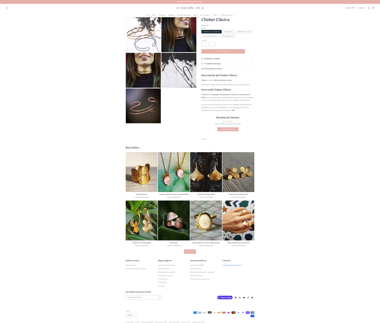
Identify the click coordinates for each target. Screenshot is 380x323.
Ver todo (190, 252)
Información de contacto (198, 322)
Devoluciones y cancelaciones (199, 279)
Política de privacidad (197, 265)
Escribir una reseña (228, 129)
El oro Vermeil (162, 279)
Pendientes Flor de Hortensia (238, 194)
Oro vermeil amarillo (210, 36)
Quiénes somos (130, 265)
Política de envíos (195, 268)
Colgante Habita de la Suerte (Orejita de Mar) (174, 194)
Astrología (161, 286)
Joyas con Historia (164, 268)
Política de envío (185, 322)
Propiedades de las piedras (166, 272)
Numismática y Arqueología (167, 265)
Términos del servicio (174, 322)
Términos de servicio (196, 275)
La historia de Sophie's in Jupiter (136, 268)
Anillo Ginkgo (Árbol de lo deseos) (238, 243)
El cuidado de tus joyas (165, 275)
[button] (7, 8)
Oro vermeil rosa (228, 36)
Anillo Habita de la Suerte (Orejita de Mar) (206, 243)
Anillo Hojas (174, 243)
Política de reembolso (147, 322)
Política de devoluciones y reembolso (202, 272)
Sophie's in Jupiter (135, 322)
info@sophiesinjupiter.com (232, 265)
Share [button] (205, 139)
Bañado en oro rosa (244, 32)
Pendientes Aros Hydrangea (142, 243)
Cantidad (204, 40)
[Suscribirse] (159, 297)
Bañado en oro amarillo (211, 32)
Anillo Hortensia (141, 194)
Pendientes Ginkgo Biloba (206, 194)
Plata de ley (229, 32)
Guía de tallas (162, 282)
